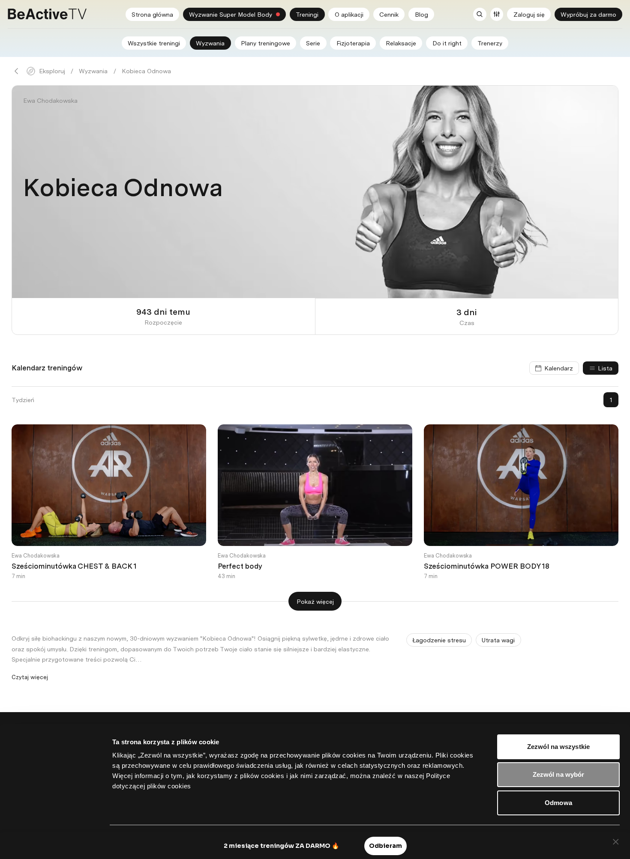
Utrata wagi (498, 640)
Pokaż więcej (315, 601)
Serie (313, 43)
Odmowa (558, 802)
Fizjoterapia (353, 43)
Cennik (389, 14)
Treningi (307, 14)
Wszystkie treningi (154, 43)
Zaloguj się (529, 14)
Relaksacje (401, 43)
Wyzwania (210, 43)
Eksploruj (52, 71)
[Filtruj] (497, 14)
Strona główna (152, 14)
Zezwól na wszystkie (558, 746)
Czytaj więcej (30, 677)
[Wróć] (16, 71)
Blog (421, 14)
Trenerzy (489, 43)
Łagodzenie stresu (439, 640)
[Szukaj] (479, 14)
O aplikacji (349, 14)
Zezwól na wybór (559, 774)
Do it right (447, 43)
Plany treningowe (265, 43)
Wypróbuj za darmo (588, 14)
